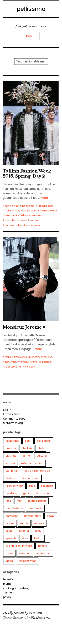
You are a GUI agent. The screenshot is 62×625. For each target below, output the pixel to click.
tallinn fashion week (15, 220)
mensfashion (20, 215)
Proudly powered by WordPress (22, 613)
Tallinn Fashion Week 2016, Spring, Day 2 (27, 174)
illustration (43, 493)
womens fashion (13, 225)
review (10, 523)
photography (32, 516)
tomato (42, 545)
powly (50, 516)
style (23, 366)
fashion (8, 357)
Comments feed (14, 418)
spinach (11, 538)
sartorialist (46, 361)
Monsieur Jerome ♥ (24, 327)
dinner (26, 455)
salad (9, 530)
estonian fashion (25, 205)
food (32, 485)
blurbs (7, 583)
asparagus (12, 440)
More (44, 198)
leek (8, 500)
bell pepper (44, 440)
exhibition (12, 470)
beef (28, 440)
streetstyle (10, 366)
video (9, 561)
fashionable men (49, 210)
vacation (24, 553)
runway (39, 523)
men (8, 215)
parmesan (12, 516)
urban (32, 366)
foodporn (47, 485)
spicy (38, 530)
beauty (8, 579)
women (33, 220)
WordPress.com (39, 617)
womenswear (33, 225)
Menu (29, 36)
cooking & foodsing (16, 588)
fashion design (45, 205)
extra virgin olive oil (37, 470)
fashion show (11, 210)
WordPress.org (13, 423)
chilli (41, 448)
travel (9, 553)
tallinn (38, 538)
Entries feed (11, 414)
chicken (27, 448)
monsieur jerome (28, 361)
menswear (36, 215)
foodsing (11, 493)
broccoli (11, 448)
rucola (24, 523)
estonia (8, 205)
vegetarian (43, 553)
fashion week (29, 210)
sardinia (23, 530)
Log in (7, 409)
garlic (26, 493)
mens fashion (44, 357)
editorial (42, 455)
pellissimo (31, 8)
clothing (11, 455)
